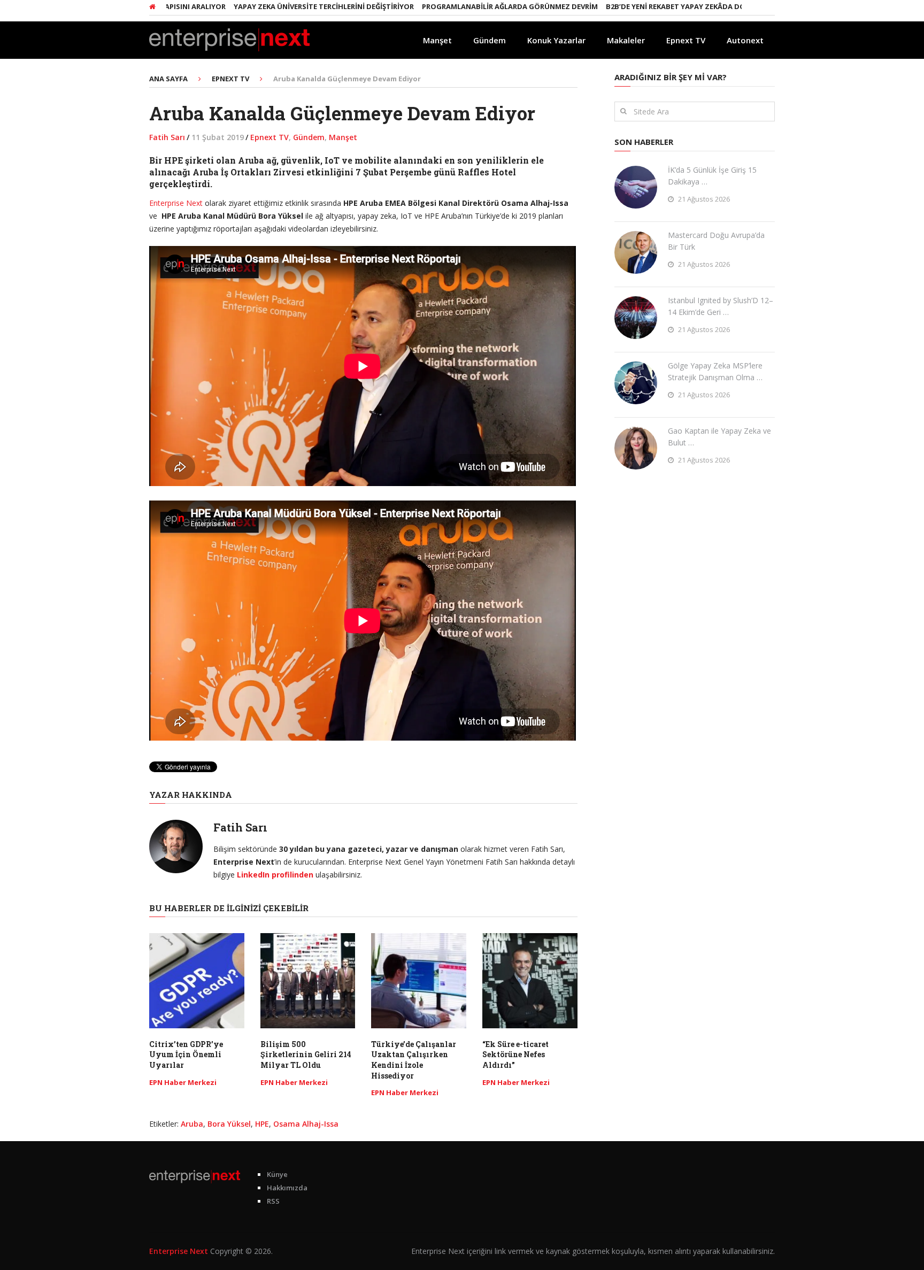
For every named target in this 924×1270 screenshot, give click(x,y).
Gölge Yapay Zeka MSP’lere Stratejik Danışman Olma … (715, 371)
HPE (262, 1124)
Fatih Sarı (167, 137)
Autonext (745, 40)
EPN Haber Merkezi (183, 1082)
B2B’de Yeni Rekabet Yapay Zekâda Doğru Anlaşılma (662, 6)
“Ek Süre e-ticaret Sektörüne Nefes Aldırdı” (515, 1054)
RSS (273, 1201)
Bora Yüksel (229, 1124)
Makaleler (626, 40)
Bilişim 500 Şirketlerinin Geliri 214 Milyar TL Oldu (305, 1054)
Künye (277, 1174)
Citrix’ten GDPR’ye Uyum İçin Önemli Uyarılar (186, 1054)
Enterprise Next (176, 203)
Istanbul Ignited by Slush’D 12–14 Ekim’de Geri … (720, 306)
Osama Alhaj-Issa (305, 1124)
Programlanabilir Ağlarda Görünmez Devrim (469, 6)
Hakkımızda (287, 1187)
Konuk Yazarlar (556, 40)
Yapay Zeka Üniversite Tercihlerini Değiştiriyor (282, 6)
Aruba (192, 1124)
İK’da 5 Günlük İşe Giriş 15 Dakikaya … (712, 176)
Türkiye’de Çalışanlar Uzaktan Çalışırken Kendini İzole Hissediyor (413, 1060)
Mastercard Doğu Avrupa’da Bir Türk (716, 241)
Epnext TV (685, 40)
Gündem (489, 40)
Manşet (437, 40)
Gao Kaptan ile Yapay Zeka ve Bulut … (719, 437)
